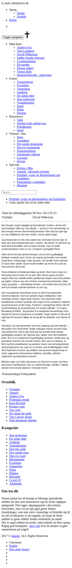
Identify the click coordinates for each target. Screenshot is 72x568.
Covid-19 (15, 480)
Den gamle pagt (18, 452)
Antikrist (22, 92)
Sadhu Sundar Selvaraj (31, 57)
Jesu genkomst (26, 99)
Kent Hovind (17, 403)
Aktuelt (13, 392)
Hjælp (13, 20)
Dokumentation (26, 151)
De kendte (23, 64)
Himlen (13, 473)
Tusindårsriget (25, 102)
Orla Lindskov (26, 51)
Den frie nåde (17, 449)
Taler (20, 119)
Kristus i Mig (25, 168)
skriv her (35, 526)
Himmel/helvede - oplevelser (34, 75)
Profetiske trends (19, 399)
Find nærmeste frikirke (23, 420)
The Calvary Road (20, 417)
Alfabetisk (15, 483)
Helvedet (14, 476)
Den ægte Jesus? (19, 549)
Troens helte (24, 71)
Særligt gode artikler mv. (32, 123)
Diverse (21, 113)
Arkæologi (23, 88)
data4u (16, 536)
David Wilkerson (27, 54)
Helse (20, 109)
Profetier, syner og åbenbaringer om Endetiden (37, 199)
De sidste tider (25, 95)
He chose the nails (20, 413)
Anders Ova (24, 47)
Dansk (21, 13)
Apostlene (23, 140)
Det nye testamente (28, 147)
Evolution (23, 85)
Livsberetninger (26, 61)
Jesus (20, 137)
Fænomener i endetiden (31, 182)
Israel (20, 106)
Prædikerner (24, 126)
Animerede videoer (28, 154)
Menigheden (16, 459)
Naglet (13, 545)
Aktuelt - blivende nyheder (33, 171)
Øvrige (21, 161)
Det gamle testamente (30, 144)
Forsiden (14, 389)
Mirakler (22, 185)
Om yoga (15, 410)
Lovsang (22, 157)
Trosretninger (25, 82)
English (21, 16)
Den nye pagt (17, 456)
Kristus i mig (17, 406)
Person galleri (25, 68)
